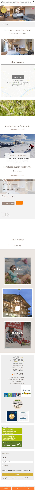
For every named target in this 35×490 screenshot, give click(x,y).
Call (29, 488)
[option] (17, 146)
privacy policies (18, 85)
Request (6, 488)
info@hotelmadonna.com (19, 379)
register (17, 474)
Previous (1, 16)
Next (34, 16)
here (18, 2)
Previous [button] (14, 143)
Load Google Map (18, 81)
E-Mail (4, 458)
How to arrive (18, 374)
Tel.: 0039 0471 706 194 (17, 377)
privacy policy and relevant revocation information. (21, 470)
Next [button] (23, 143)
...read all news (17, 245)
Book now (19, 203)
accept (5, 465)
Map (17, 488)
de (29, 8)
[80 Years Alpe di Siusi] (17, 410)
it (31, 8)
